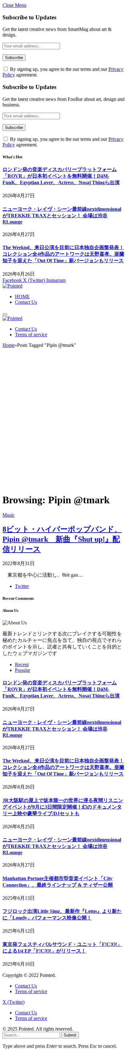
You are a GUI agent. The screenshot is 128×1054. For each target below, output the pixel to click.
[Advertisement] (64, 423)
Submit (70, 1035)
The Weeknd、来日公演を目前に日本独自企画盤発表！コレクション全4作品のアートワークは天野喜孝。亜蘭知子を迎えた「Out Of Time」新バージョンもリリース (63, 254)
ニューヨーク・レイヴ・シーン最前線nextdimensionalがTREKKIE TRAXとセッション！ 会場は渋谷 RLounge (61, 215)
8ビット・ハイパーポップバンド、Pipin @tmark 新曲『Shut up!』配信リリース (62, 539)
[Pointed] (12, 285)
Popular (22, 670)
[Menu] (4, 314)
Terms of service (31, 334)
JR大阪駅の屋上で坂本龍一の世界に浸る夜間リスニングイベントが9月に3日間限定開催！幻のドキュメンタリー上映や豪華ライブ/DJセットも (62, 807)
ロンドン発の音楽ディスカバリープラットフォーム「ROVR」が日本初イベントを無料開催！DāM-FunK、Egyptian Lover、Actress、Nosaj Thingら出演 (61, 176)
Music (8, 515)
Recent (22, 664)
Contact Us (26, 302)
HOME (22, 296)
